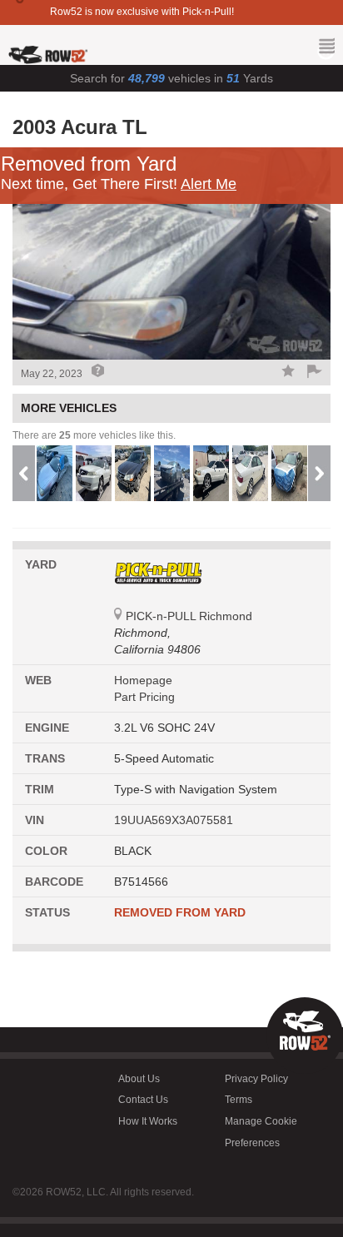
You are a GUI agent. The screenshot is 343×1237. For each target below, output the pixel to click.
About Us (139, 1079)
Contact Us (143, 1099)
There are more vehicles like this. (94, 435)
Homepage (143, 680)
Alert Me (208, 184)
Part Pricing (144, 696)
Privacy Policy (256, 1079)
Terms (238, 1099)
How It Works (147, 1121)
